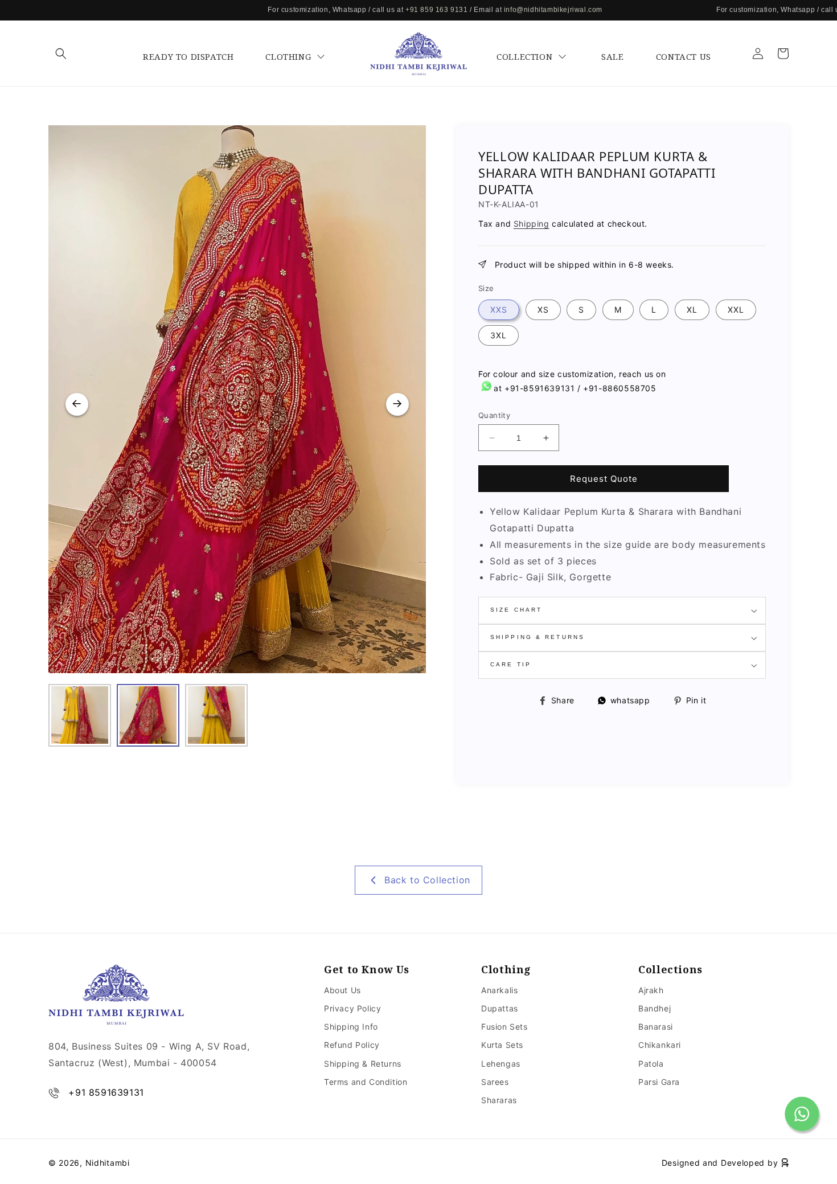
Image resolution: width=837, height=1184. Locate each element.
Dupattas (499, 1008)
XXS (498, 309)
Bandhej (654, 1008)
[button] (60, 53)
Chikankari (659, 1045)
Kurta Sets (502, 1045)
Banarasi (655, 1026)
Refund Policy (352, 1045)
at (497, 388)
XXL (736, 309)
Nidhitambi (107, 1162)
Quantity (494, 415)
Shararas (499, 1100)
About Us (342, 990)
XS (543, 309)
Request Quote (604, 478)
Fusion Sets (504, 1026)
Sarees (495, 1082)
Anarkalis (499, 990)
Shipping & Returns (362, 1063)
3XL (498, 335)
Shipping (531, 223)
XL (692, 309)
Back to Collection (427, 850)
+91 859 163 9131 (397, 10)
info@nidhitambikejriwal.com (513, 10)
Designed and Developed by (721, 1162)
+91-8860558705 (619, 388)
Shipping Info (351, 1026)
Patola (651, 1063)
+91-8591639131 (539, 388)
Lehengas (500, 1063)
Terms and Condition (365, 1082)
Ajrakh (651, 990)
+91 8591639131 (105, 1092)
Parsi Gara (659, 1082)
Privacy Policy (352, 1008)
